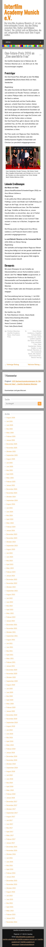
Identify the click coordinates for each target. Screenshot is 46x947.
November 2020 (11, 673)
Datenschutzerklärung (27, 944)
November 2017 (11, 805)
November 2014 (11, 922)
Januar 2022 (10, 621)
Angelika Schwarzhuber (36, 334)
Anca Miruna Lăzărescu (34, 332)
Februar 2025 (10, 481)
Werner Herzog (36, 357)
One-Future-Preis (35, 356)
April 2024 (9, 519)
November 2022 (11, 583)
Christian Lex (31, 337)
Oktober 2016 (11, 854)
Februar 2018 (10, 794)
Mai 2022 (9, 606)
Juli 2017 (9, 820)
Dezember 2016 (11, 847)
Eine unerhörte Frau (36, 343)
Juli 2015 (9, 896)
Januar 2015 (10, 918)
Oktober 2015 (11, 888)
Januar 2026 (10, 440)
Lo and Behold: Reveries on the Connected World (34, 351)
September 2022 (12, 591)
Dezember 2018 (11, 756)
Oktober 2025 (11, 451)
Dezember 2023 (11, 534)
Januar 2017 (10, 843)
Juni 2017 (9, 824)
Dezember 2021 (11, 625)
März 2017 (10, 835)
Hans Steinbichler (34, 345)
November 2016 (11, 850)
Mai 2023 (9, 561)
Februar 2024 (10, 527)
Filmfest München (13, 331)
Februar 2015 (10, 914)
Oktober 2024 (11, 497)
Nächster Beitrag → (34, 364)
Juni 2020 (9, 692)
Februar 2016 (10, 873)
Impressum (15, 944)
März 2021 (10, 658)
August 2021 (10, 640)
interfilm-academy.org (28, 942)
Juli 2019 (9, 730)
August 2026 (10, 418)
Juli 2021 (9, 643)
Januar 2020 (10, 711)
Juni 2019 (9, 734)
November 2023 (11, 538)
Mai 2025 (9, 470)
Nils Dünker (37, 354)
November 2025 (11, 448)
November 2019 (11, 719)
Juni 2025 (9, 466)
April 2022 (9, 609)
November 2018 (11, 760)
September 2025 (12, 455)
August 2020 (10, 685)
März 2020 (10, 704)
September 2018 (12, 768)
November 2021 (11, 628)
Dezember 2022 (11, 579)
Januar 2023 (10, 576)
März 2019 (10, 745)
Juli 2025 (9, 463)
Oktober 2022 (11, 587)
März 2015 (10, 911)
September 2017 (12, 813)
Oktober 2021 (11, 632)
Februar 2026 (10, 436)
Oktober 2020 (11, 677)
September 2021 (12, 636)
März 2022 (10, 613)
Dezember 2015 (11, 880)
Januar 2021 (10, 666)
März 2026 (10, 433)
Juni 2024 (9, 512)
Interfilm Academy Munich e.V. (21, 12)
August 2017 (10, 816)
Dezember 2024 (11, 489)
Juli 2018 (9, 775)
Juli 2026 (9, 421)
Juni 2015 (9, 899)
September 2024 (12, 500)
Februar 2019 (10, 749)
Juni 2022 (9, 602)
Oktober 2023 (11, 542)
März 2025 (10, 478)
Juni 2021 (9, 647)
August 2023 (10, 549)
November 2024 (11, 493)
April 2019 (9, 741)
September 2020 (12, 681)
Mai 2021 (9, 651)
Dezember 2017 (11, 801)
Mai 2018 (9, 783)
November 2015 (11, 884)
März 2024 (10, 523)
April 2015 (9, 907)
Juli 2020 (9, 689)
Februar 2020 (10, 707)
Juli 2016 (9, 858)
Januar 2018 (10, 798)
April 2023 (9, 564)
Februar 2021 (10, 662)
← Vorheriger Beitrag (12, 364)
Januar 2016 (10, 877)
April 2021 (9, 655)
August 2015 (10, 892)
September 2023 (12, 545)
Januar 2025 (10, 485)
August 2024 (10, 504)
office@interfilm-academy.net (25, 937)
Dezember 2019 (11, 715)
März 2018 (10, 790)
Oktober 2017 (11, 809)
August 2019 (10, 726)
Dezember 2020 (11, 670)
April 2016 (9, 869)
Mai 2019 (9, 737)
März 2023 (10, 568)
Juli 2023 (9, 553)
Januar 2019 (10, 753)
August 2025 (10, 459)
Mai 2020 (9, 696)
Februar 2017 (10, 839)
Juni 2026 (9, 425)
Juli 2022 (9, 598)
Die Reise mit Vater (34, 340)
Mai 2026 (9, 429)
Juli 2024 (9, 508)
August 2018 (10, 771)
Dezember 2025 (11, 444)
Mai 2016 (9, 865)
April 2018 (9, 786)
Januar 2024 (10, 530)
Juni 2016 (9, 862)
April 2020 (9, 700)
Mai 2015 (9, 903)
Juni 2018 (9, 779)
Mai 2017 (9, 828)
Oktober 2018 (11, 764)
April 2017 (9, 832)
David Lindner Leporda (35, 338)
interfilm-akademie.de (10, 939)
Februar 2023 (10, 572)
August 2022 (10, 594)
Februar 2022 (10, 617)
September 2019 (12, 722)
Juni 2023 (9, 557)
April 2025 (9, 474)
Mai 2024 (9, 515)
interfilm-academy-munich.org (27, 939)
